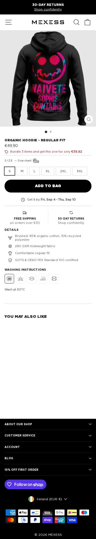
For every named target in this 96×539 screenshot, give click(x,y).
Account (12, 446)
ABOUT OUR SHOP (18, 424)
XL (48, 171)
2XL (63, 171)
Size (18, 160)
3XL (80, 171)
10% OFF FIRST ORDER (21, 469)
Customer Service (20, 435)
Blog (9, 458)
